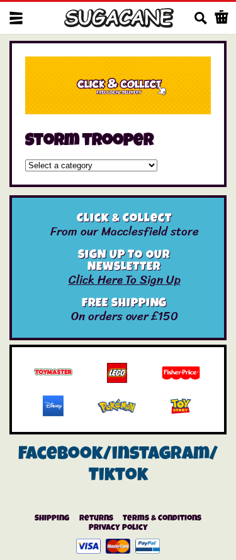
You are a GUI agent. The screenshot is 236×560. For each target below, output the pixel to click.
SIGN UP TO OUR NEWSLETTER (124, 262)
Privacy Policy (118, 528)
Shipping (52, 519)
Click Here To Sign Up (125, 279)
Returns (96, 519)
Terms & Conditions (162, 519)
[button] (16, 17)
